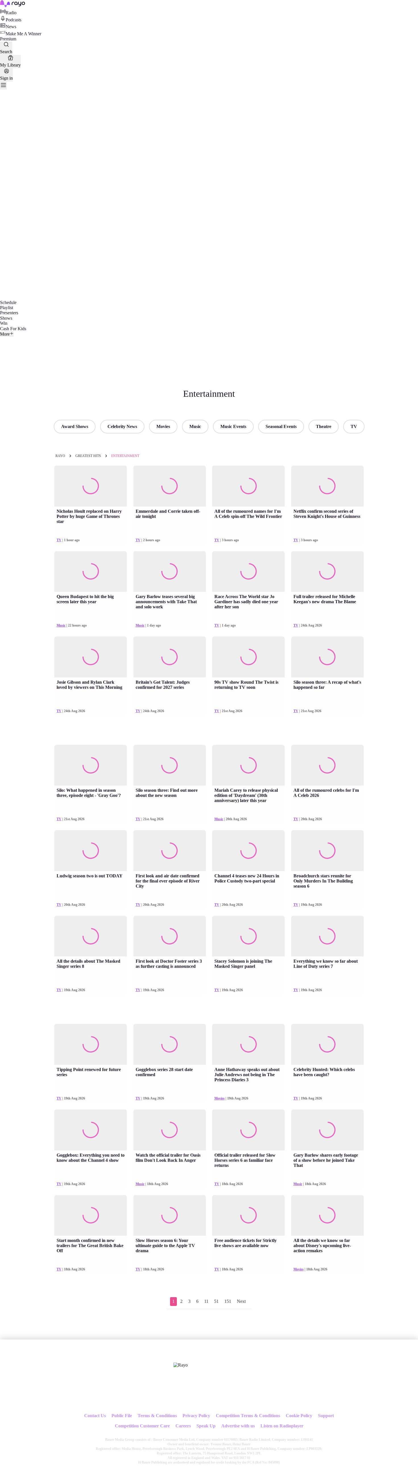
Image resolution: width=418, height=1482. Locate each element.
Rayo (60, 456)
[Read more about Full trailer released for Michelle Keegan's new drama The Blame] (327, 571)
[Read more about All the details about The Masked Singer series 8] (90, 936)
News (11, 26)
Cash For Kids (13, 328)
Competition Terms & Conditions (248, 1415)
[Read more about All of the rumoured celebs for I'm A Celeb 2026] (327, 765)
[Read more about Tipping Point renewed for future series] (90, 1044)
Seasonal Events (281, 426)
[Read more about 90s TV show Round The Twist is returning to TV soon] (248, 656)
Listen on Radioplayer (281, 1425)
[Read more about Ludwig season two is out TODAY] (90, 850)
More (5, 334)
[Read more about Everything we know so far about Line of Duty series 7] (327, 936)
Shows (6, 318)
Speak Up (206, 1425)
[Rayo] (180, 1365)
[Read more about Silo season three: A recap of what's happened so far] (327, 656)
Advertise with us (238, 1425)
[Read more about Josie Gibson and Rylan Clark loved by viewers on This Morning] (90, 656)
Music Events (233, 426)
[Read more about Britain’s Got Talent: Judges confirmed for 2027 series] (169, 656)
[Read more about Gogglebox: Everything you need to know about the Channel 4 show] (90, 1129)
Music (195, 426)
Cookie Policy (299, 1415)
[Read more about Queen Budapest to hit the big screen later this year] (90, 571)
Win (3, 323)
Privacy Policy (196, 1415)
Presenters (9, 312)
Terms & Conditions (157, 1415)
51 (216, 1301)
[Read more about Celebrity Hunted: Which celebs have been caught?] (327, 1044)
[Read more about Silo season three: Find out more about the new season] (169, 765)
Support (326, 1415)
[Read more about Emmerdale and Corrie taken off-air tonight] (169, 486)
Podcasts (13, 19)
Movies (163, 426)
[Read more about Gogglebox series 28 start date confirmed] (169, 1044)
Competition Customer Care (142, 1425)
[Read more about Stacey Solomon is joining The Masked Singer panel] (248, 936)
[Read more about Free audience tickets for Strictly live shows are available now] (248, 1215)
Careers (183, 1425)
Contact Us (95, 1415)
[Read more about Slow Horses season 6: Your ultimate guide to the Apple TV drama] (169, 1215)
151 (227, 1301)
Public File (121, 1415)
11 (206, 1301)
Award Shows (74, 426)
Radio (11, 12)
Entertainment (125, 456)
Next (241, 1301)
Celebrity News (122, 426)
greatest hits (88, 456)
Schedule (8, 302)
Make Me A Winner (23, 33)
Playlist (6, 307)
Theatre (323, 426)
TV (354, 426)
